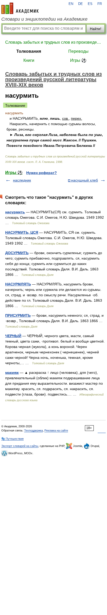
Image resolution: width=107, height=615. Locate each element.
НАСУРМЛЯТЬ (18, 284)
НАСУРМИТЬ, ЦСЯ (21, 232)
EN (71, 4)
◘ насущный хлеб (83, 180)
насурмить (15, 212)
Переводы (78, 51)
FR (99, 4)
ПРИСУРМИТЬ (18, 315)
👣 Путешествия (12, 438)
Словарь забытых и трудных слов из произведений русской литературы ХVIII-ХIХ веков (53, 42)
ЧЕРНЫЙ (13, 336)
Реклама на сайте (56, 430)
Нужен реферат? (41, 173)
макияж (12, 372)
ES (90, 4)
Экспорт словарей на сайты (19, 445)
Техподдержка (33, 430)
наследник (22, 180)
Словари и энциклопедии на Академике (44, 19)
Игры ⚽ (78, 60)
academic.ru (20, 8)
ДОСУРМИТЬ (17, 253)
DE (80, 4)
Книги (28, 60)
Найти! (95, 29)
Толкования (28, 51)
